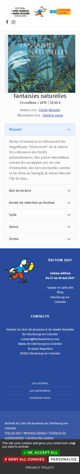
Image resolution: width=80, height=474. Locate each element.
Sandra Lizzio (53, 115)
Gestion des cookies (40, 438)
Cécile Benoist (49, 110)
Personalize (64, 459)
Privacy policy (40, 467)
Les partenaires (40, 390)
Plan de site (13, 433)
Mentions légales (35, 433)
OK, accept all (42, 452)
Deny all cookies (25, 459)
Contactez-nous (40, 398)
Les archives (40, 383)
